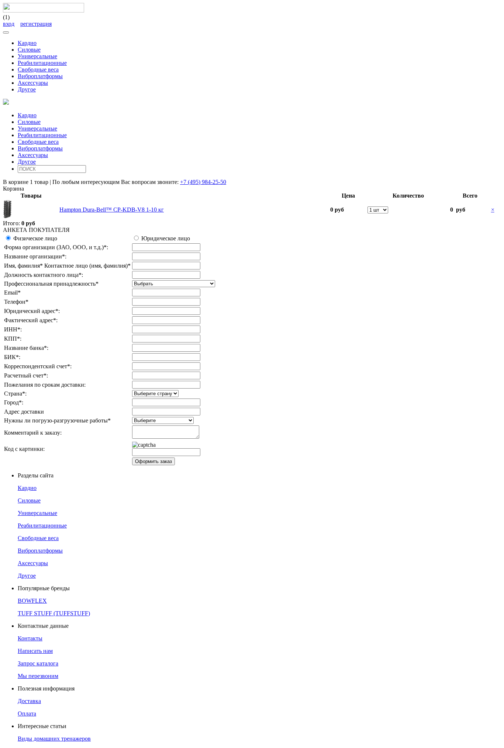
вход (8, 24)
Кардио (27, 43)
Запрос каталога (38, 663)
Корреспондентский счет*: (38, 366)
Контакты (30, 638)
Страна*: (15, 393)
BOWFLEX (32, 601)
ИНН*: (13, 329)
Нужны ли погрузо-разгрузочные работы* (57, 420)
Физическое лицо (35, 238)
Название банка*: (26, 348)
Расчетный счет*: (26, 375)
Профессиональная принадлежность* (51, 284)
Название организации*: (35, 256)
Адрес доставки (24, 411)
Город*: (13, 402)
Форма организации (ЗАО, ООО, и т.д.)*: (56, 247)
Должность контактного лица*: (43, 275)
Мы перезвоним (38, 676)
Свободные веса (38, 69)
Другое (27, 89)
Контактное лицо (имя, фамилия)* (87, 265)
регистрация (36, 24)
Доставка (29, 701)
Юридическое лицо (165, 238)
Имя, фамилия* (23, 265)
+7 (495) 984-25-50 (203, 182)
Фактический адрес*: (31, 320)
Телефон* (16, 302)
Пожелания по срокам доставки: (45, 385)
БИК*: (12, 357)
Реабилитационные (42, 63)
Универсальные (37, 56)
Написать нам (35, 651)
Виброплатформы (40, 76)
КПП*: (12, 338)
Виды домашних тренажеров (54, 738)
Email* (12, 292)
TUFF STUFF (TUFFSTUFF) (54, 613)
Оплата (27, 713)
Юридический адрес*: (32, 311)
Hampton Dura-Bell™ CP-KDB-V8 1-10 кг (111, 209)
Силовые (29, 49)
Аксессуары (33, 83)
